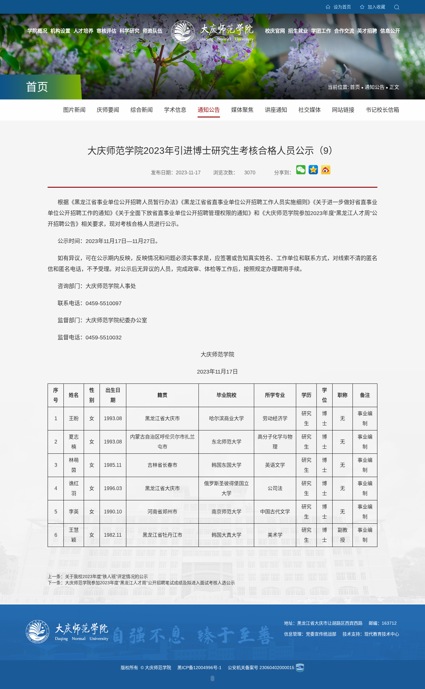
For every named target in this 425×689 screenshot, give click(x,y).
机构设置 (60, 31)
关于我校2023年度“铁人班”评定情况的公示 (106, 576)
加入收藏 (376, 6)
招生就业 (298, 31)
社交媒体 (309, 110)
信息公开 (390, 31)
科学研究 (129, 31)
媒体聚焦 (242, 110)
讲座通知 (276, 110)
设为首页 (342, 6)
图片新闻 (74, 110)
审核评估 (106, 31)
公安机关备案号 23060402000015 (261, 667)
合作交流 (344, 31)
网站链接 (343, 110)
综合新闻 (141, 110)
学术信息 (175, 110)
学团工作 (321, 31)
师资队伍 (152, 31)
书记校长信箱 (382, 110)
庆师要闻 (108, 110)
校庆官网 (275, 31)
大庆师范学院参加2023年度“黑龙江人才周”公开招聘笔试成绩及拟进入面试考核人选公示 (150, 582)
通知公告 (375, 87)
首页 (355, 87)
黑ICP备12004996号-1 (199, 667)
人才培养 (83, 31)
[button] (396, 7)
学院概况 (37, 31)
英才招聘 (367, 31)
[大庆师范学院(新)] (212, 31)
